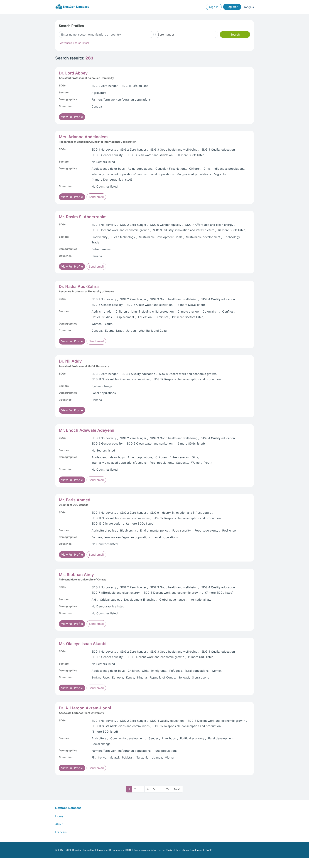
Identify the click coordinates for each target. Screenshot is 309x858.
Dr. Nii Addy (70, 361)
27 (168, 789)
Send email (96, 197)
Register (232, 7)
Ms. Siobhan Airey (76, 574)
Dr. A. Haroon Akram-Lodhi (85, 707)
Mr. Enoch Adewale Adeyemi (86, 430)
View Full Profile (72, 117)
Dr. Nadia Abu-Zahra (79, 286)
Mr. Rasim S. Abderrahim (83, 216)
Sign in (213, 7)
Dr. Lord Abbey (73, 73)
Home (59, 816)
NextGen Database (75, 6)
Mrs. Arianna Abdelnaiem (83, 136)
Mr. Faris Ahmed (74, 499)
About (59, 824)
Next (177, 789)
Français (248, 7)
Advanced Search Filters (74, 42)
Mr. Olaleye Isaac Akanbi (82, 643)
